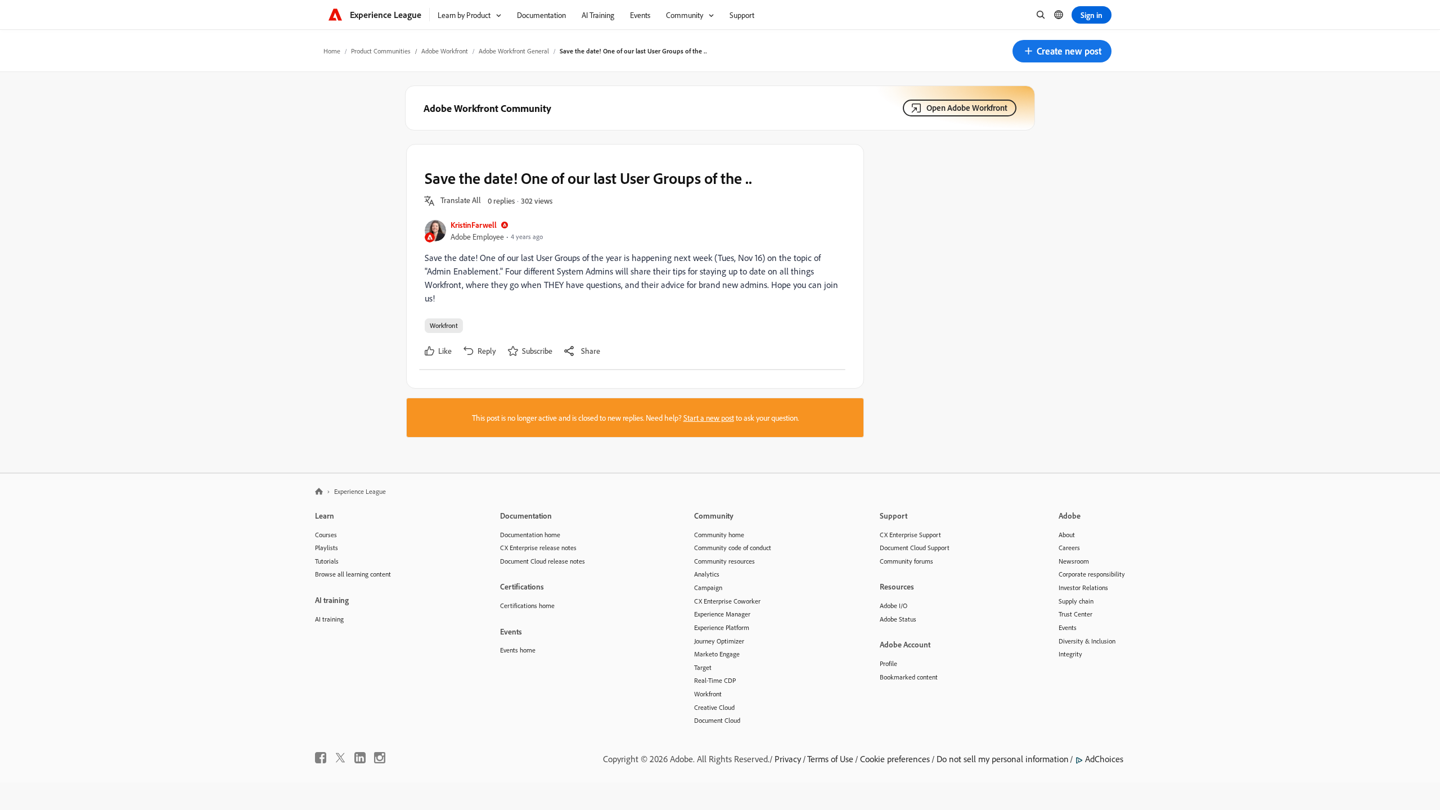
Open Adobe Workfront (966, 107)
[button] (1062, 51)
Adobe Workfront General (514, 51)
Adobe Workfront (444, 51)
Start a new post (708, 417)
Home (331, 51)
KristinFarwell (474, 225)
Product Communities (381, 51)
